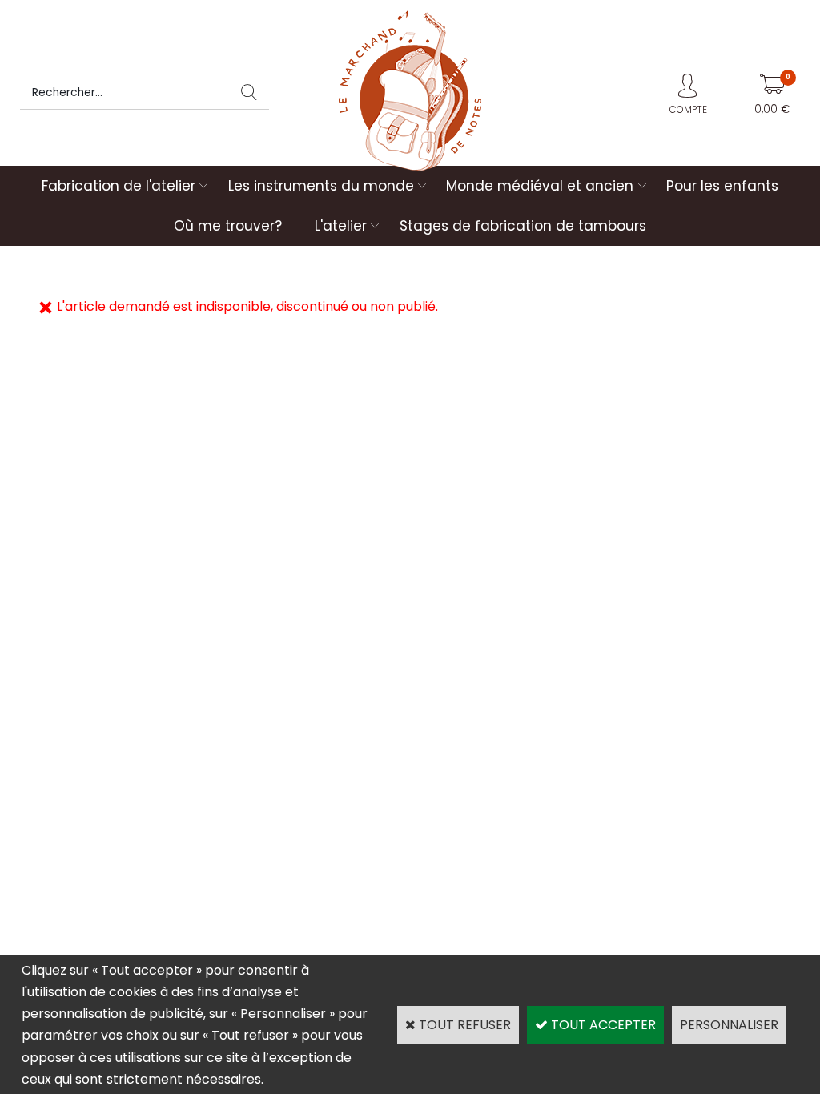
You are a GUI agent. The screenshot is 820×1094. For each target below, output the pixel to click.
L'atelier (341, 225)
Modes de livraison (270, 642)
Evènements (446, 663)
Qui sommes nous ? (79, 642)
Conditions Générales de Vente (689, 642)
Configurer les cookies (87, 686)
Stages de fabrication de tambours (523, 225)
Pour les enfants (722, 185)
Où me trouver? (228, 225)
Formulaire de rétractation (675, 663)
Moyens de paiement (469, 642)
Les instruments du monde (321, 185)
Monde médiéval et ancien (539, 185)
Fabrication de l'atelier (118, 185)
